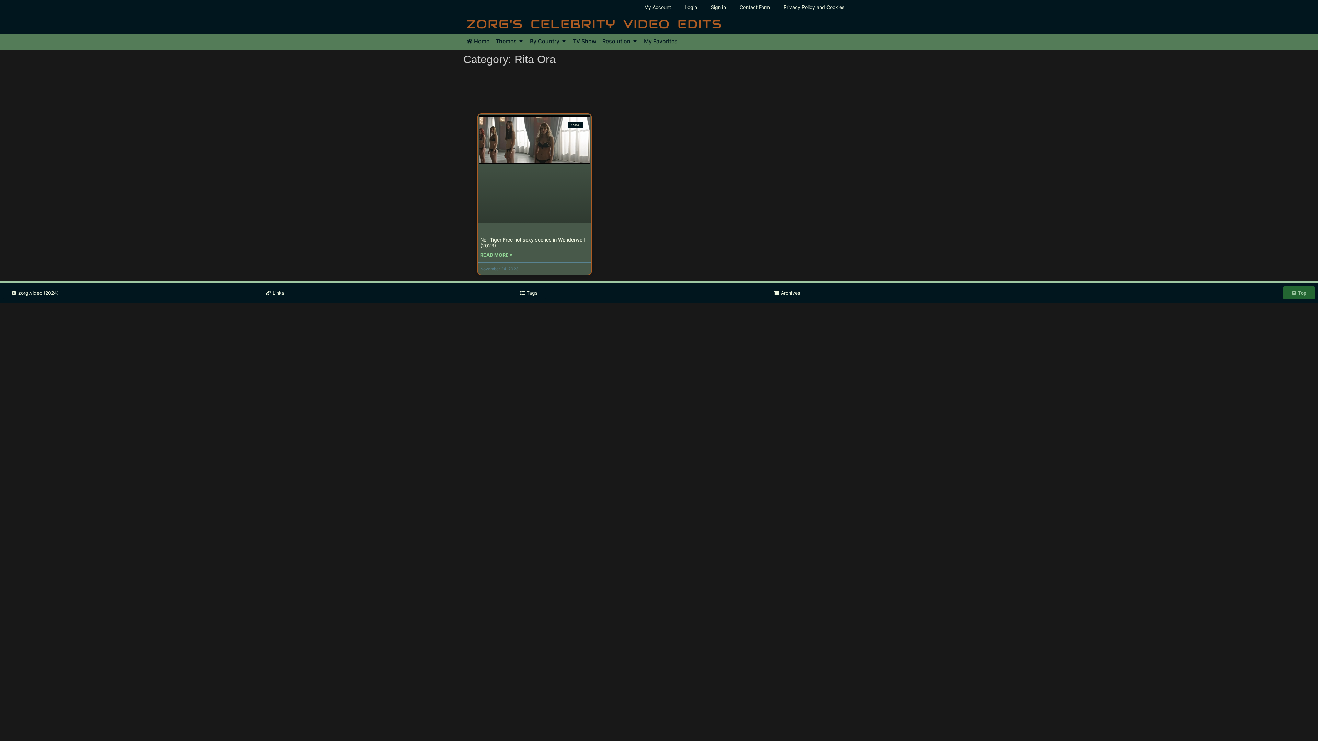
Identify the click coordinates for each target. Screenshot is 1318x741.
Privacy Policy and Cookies (814, 7)
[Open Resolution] (635, 41)
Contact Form (755, 7)
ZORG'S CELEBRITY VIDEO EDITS (594, 24)
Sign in (718, 7)
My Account (657, 7)
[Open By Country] (564, 41)
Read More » (496, 255)
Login (691, 7)
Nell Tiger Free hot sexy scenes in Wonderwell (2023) (532, 242)
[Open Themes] (521, 41)
